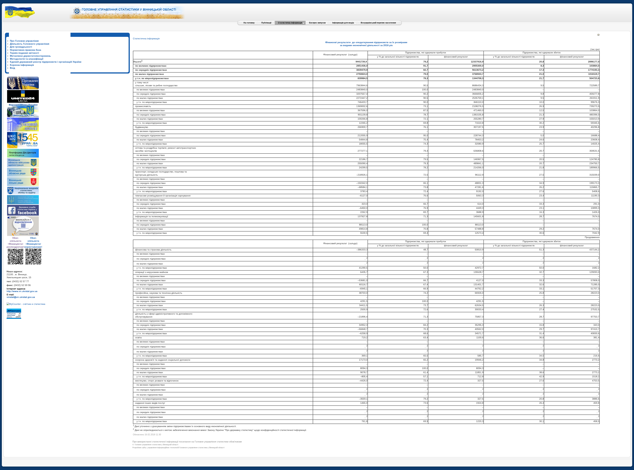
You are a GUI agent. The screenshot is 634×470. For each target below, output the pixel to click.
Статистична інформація (146, 38)
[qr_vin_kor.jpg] (15, 264)
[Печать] (598, 35)
